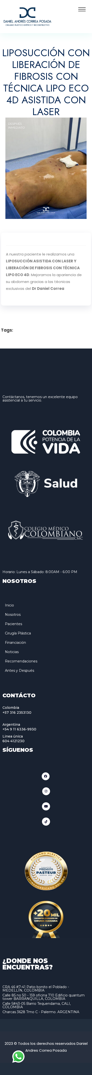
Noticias (12, 652)
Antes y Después (19, 670)
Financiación (15, 642)
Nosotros (13, 614)
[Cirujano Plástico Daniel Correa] (27, 16)
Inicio (9, 605)
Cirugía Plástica (18, 633)
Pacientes (13, 624)
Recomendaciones (21, 661)
